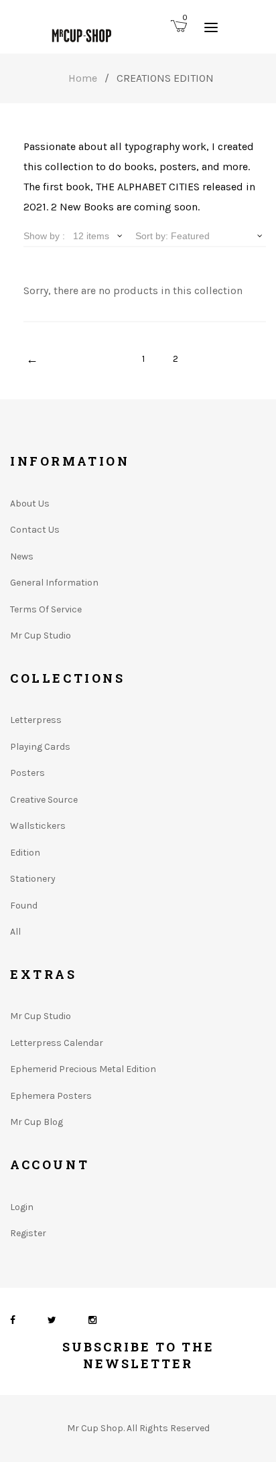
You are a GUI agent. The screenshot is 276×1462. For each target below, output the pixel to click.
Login (21, 1207)
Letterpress (36, 720)
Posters (27, 773)
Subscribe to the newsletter (138, 1355)
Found (24, 905)
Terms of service (46, 609)
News (21, 556)
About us (30, 503)
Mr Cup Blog (36, 1122)
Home (82, 78)
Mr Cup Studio (40, 635)
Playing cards (40, 746)
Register (28, 1233)
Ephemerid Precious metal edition (83, 1069)
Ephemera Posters (51, 1096)
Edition (25, 852)
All (15, 931)
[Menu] (211, 27)
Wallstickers (38, 826)
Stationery (33, 878)
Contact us (35, 529)
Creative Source (44, 799)
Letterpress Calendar (56, 1043)
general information (54, 582)
